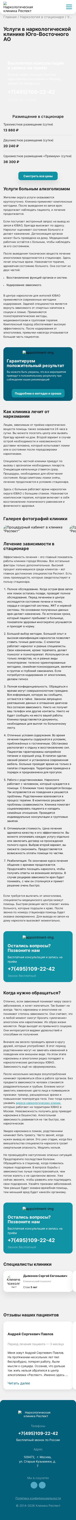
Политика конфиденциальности (38, 1498)
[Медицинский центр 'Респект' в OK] (42, 1485)
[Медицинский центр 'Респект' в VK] (34, 1485)
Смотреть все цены (38, 176)
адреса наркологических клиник (38, 1103)
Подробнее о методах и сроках (38, 393)
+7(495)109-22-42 (31, 92)
